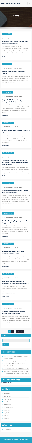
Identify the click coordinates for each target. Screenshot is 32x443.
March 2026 (7, 393)
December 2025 (8, 399)
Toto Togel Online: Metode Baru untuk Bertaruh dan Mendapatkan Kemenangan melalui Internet (15, 162)
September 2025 (8, 407)
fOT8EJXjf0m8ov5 (8, 38)
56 (17, 331)
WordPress (15, 439)
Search (4, 335)
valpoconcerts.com (10, 3)
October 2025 (7, 404)
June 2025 (6, 415)
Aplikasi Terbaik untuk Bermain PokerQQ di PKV (16, 368)
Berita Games (18, 38)
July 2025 (6, 412)
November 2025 (8, 402)
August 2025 (7, 410)
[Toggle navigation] (29, 3)
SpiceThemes (16, 441)
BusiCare (25, 439)
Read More (5, 56)
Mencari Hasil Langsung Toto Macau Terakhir (15, 361)
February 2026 (7, 396)
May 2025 (6, 418)
